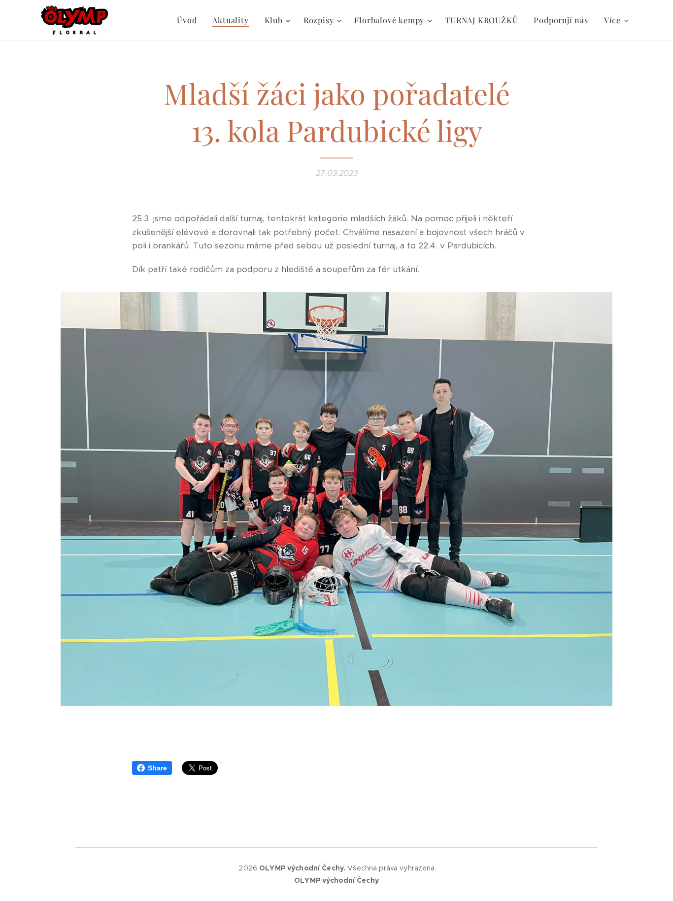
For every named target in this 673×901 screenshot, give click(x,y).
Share (157, 768)
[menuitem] (189, 20)
